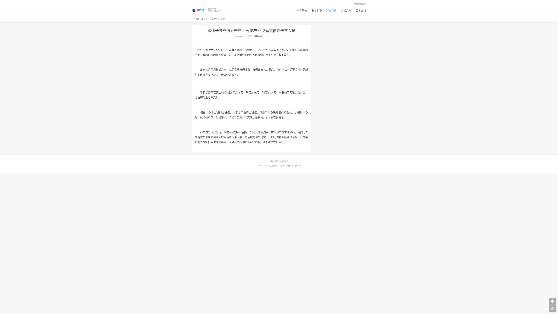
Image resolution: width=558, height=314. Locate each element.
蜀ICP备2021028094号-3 (279, 161)
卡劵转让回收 (360, 4)
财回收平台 (198, 10)
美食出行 (361, 10)
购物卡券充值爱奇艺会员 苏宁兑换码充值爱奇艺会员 (251, 31)
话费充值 (331, 10)
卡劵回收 (301, 10)
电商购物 (316, 10)
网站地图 (281, 166)
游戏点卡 (346, 10)
